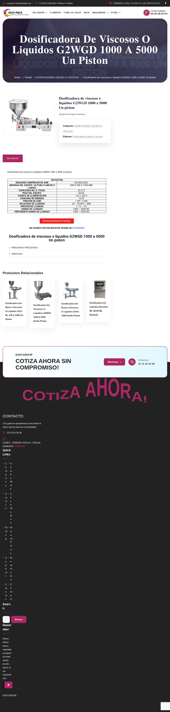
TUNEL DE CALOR (72, 12)
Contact (11, 591)
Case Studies (11, 508)
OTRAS (114, 12)
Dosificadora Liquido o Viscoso (88, 136)
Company (6, 474)
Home (17, 77)
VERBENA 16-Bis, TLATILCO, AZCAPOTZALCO (136, 3)
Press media (11, 569)
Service (6, 501)
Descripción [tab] (12, 158)
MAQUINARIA (98, 12)
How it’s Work (11, 476)
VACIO (87, 12)
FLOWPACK (55, 12)
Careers (6, 591)
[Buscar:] (6, 619)
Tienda (28, 77)
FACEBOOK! (78, 228)
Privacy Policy (11, 540)
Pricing (6, 533)
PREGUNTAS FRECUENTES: (25, 247)
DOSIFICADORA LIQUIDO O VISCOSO (57, 77)
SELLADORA (38, 12)
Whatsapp (113, 362)
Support (6, 567)
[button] (56, 248)
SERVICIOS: (17, 254)
